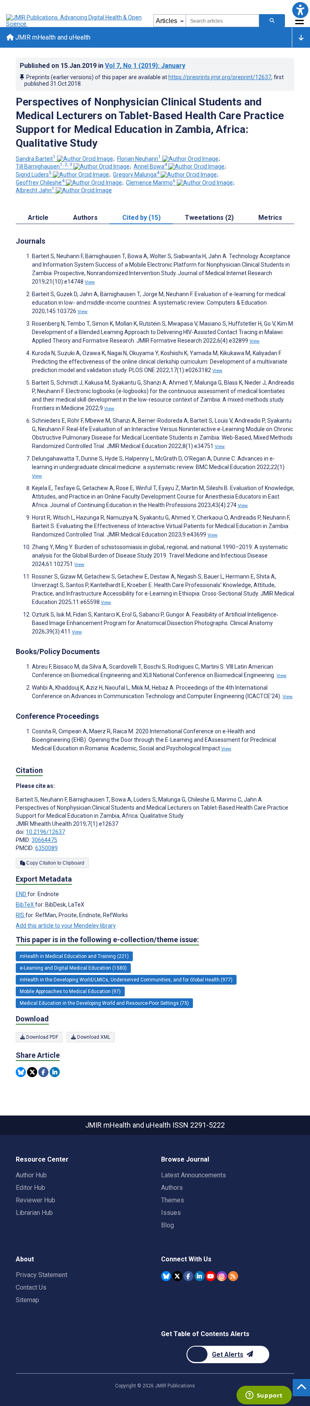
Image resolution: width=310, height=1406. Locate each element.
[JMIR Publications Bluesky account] (166, 1276)
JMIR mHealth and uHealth (52, 37)
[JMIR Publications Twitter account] (177, 1276)
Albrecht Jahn (35, 190)
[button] (300, 10)
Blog (167, 1225)
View (90, 282)
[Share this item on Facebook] (43, 1072)
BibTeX (25, 904)
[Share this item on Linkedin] (55, 1072)
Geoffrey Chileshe (40, 182)
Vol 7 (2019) (145, 65)
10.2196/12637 (45, 832)
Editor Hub (30, 1187)
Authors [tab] (85, 217)
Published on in (102, 65)
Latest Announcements (193, 1175)
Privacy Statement (41, 1275)
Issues (171, 1213)
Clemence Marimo (151, 182)
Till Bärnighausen (44, 166)
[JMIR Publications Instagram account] (222, 1276)
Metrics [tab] (270, 217)
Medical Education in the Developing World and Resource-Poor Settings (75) (104, 1003)
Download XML (93, 1037)
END (21, 894)
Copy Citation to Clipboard (54, 863)
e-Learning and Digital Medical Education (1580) (73, 968)
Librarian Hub (34, 1213)
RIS (20, 915)
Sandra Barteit (36, 159)
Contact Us (31, 1287)
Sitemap (27, 1300)
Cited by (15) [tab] (141, 217)
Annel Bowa (150, 166)
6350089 (46, 848)
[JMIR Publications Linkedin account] (200, 1276)
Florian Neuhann (139, 159)
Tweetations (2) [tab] (209, 217)
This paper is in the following (107, 939)
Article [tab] (38, 217)
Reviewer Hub (35, 1200)
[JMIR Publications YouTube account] (210, 1276)
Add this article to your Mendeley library (66, 925)
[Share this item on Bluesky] (21, 1072)
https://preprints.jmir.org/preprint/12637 (219, 77)
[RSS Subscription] (233, 1276)
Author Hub (31, 1175)
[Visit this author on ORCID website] (85, 159)
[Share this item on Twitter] (32, 1072)
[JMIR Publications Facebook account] (188, 1276)
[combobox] (222, 20)
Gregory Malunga (136, 174)
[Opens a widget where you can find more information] (264, 1396)
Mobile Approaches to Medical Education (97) (70, 991)
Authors (172, 1187)
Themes (172, 1200)
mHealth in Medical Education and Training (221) (74, 956)
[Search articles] (272, 20)
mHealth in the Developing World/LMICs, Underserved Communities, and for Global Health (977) (126, 980)
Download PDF (41, 1037)
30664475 (44, 840)
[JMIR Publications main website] (74, 20)
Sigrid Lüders (34, 174)
